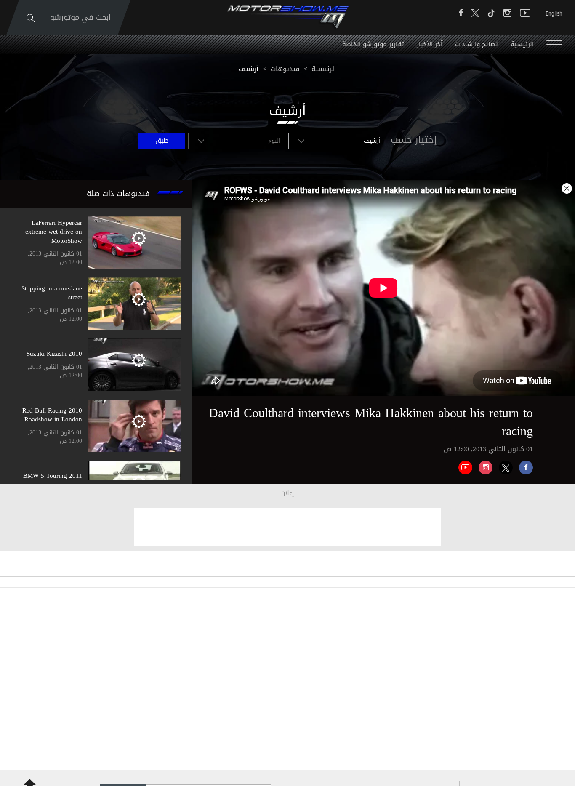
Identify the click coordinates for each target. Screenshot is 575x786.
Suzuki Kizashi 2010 (54, 354)
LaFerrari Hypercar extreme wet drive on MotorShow (53, 232)
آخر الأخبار (429, 44)
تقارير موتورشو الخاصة (373, 44)
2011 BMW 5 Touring (52, 476)
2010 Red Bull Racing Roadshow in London (52, 415)
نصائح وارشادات (476, 44)
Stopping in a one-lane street (51, 292)
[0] (523, 464)
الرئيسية (522, 44)
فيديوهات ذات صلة (118, 194)
